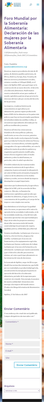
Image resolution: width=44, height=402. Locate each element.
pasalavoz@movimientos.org (15, 67)
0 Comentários (32, 55)
